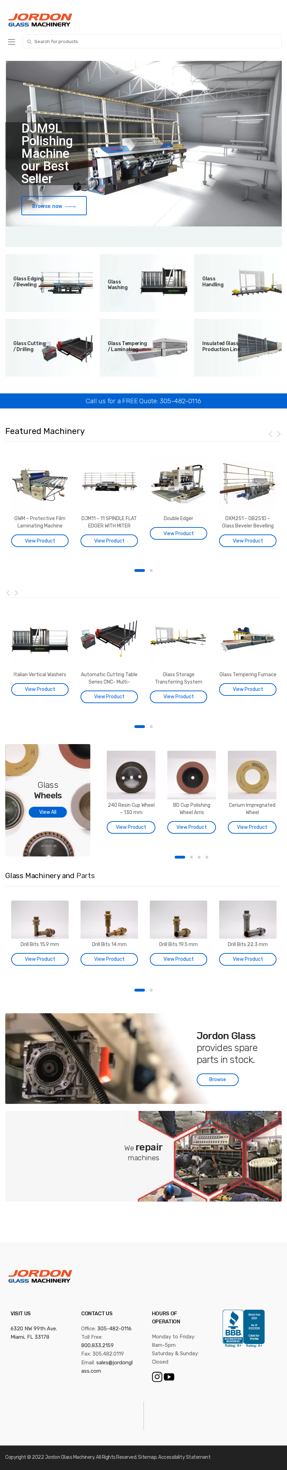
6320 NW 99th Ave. (33, 1328)
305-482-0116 (114, 1328)
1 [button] (139, 570)
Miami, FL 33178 (29, 1337)
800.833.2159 (97, 1345)
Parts (85, 876)
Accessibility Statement (184, 1457)
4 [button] (206, 857)
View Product (40, 541)
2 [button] (151, 570)
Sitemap (147, 1457)
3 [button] (199, 857)
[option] (40, 502)
